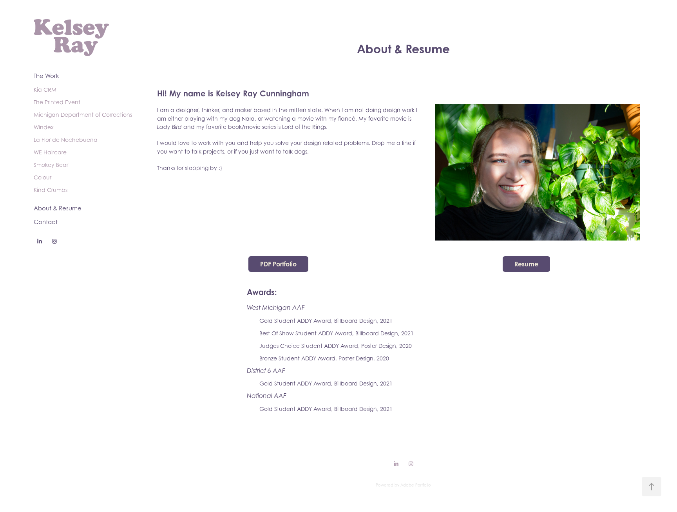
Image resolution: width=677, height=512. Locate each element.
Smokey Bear (51, 164)
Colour (42, 177)
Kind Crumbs (50, 189)
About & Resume (57, 208)
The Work (46, 75)
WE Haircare (50, 152)
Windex (44, 127)
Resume (526, 264)
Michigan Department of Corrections (83, 114)
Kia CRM (45, 89)
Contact (46, 221)
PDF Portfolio (278, 264)
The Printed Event (57, 102)
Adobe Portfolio (415, 485)
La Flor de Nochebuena (66, 139)
